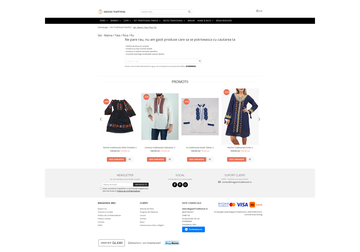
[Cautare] (189, 11)
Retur (142, 222)
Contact (101, 222)
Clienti (144, 203)
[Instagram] (185, 184)
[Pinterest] (180, 184)
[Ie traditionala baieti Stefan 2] (200, 116)
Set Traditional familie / (121, 27)
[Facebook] (174, 184)
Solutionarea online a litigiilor (152, 225)
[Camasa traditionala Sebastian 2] (160, 116)
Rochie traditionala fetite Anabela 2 (120, 147)
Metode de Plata (147, 208)
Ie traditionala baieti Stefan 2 (200, 147)
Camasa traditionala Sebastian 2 (160, 147)
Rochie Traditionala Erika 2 (240, 147)
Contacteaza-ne (195, 229)
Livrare (143, 215)
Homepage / (104, 27)
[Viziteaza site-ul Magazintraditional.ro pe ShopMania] (172, 243)
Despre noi (102, 208)
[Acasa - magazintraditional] (112, 12)
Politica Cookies (104, 218)
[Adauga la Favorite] (129, 159)
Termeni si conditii (105, 212)
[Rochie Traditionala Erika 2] (240, 117)
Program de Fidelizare (149, 212)
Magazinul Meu (107, 203)
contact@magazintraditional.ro (236, 182)
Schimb (143, 218)
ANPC (100, 225)
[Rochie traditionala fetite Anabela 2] (120, 116)
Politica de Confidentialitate (128, 191)
